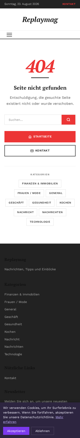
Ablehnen (42, 431)
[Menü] (9, 35)
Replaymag (40, 19)
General (55, 193)
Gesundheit (41, 202)
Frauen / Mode (29, 193)
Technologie (40, 221)
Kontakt (69, 4)
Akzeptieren (16, 431)
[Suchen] (68, 120)
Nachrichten (52, 212)
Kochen (65, 202)
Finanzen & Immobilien (40, 183)
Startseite (42, 136)
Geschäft (16, 202)
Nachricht (25, 212)
